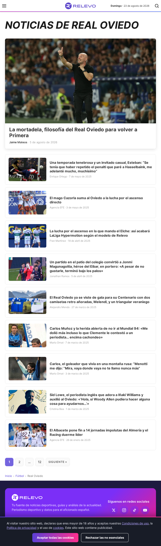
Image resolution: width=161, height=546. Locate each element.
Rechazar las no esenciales (105, 537)
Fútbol (20, 476)
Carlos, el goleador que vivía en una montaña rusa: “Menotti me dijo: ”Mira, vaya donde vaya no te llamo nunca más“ (98, 366)
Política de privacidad (21, 527)
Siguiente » (57, 461)
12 (39, 462)
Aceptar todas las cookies (55, 537)
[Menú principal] (4, 6)
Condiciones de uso (135, 523)
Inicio (8, 476)
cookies (58, 527)
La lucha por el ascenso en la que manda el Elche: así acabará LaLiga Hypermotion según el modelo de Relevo (100, 233)
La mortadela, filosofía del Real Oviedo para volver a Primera (73, 132)
